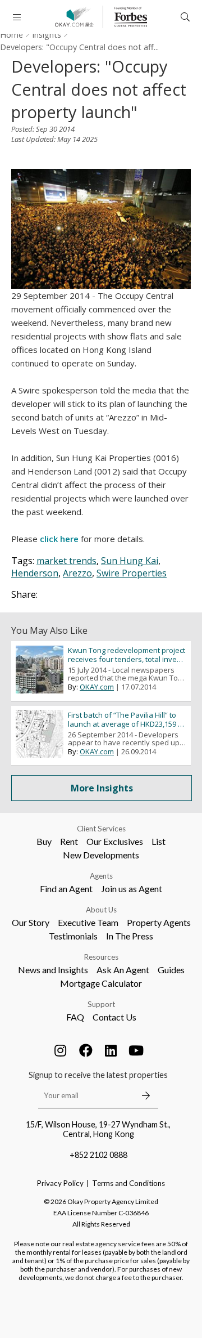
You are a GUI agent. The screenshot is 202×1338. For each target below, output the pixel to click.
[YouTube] (136, 1050)
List (159, 841)
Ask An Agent (123, 969)
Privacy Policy (60, 1183)
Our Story (30, 922)
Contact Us (114, 1017)
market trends (66, 560)
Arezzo (77, 573)
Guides (171, 969)
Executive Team (88, 922)
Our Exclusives (114, 841)
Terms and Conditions (128, 1183)
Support (101, 1004)
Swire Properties (132, 573)
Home (11, 34)
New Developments (101, 854)
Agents (101, 875)
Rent (69, 841)
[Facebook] (85, 1050)
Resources (101, 956)
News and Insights (53, 969)
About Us (101, 909)
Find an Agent (66, 888)
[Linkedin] (111, 1050)
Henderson (34, 573)
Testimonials (73, 935)
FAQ (75, 1017)
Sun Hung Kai (129, 560)
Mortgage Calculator (101, 983)
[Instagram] (60, 1050)
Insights (46, 34)
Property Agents (159, 922)
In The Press (129, 935)
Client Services (101, 828)
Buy (44, 841)
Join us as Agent (131, 888)
